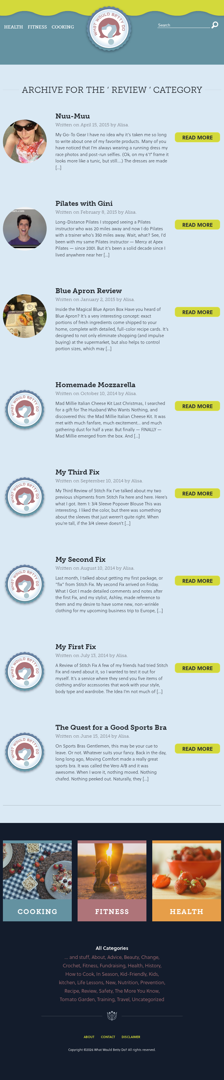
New (111, 982)
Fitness (37, 27)
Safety (106, 990)
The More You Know (137, 990)
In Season (107, 974)
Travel (123, 999)
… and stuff (76, 957)
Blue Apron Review (88, 290)
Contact (108, 1036)
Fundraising (112, 965)
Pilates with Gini (84, 203)
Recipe (71, 990)
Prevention (152, 982)
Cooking (63, 27)
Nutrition (128, 982)
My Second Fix (80, 559)
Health (13, 27)
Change (149, 957)
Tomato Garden (77, 999)
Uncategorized (148, 999)
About (98, 957)
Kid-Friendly (133, 974)
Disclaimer (131, 1036)
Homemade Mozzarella (95, 384)
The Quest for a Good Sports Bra (111, 727)
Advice (114, 957)
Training (106, 999)
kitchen (67, 982)
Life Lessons (90, 982)
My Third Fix (77, 472)
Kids (153, 974)
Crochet (71, 965)
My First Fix (75, 646)
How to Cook (79, 974)
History (152, 965)
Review (89, 990)
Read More (197, 137)
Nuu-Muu (72, 116)
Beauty (131, 957)
